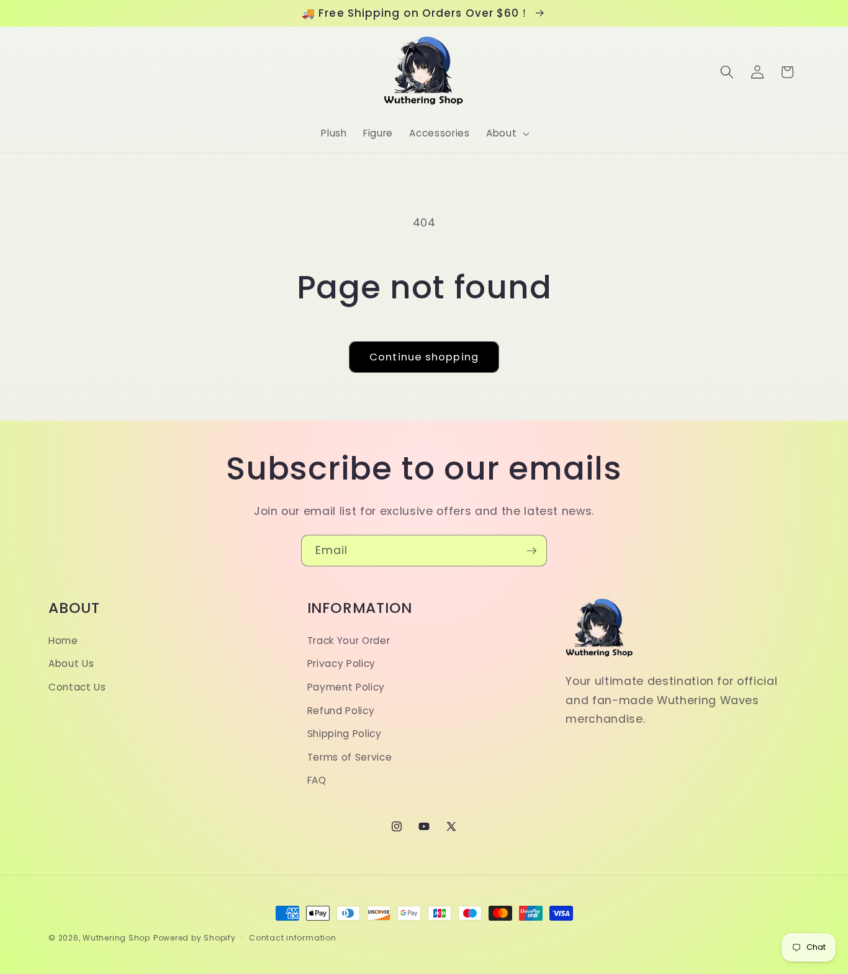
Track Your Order (348, 640)
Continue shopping (424, 357)
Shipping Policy (344, 733)
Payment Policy (346, 687)
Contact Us (77, 687)
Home (63, 640)
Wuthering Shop (116, 937)
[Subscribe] (531, 551)
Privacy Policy (341, 663)
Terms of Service (349, 757)
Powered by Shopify (194, 937)
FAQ (317, 780)
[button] (506, 133)
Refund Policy (341, 710)
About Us (71, 663)
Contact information (292, 937)
